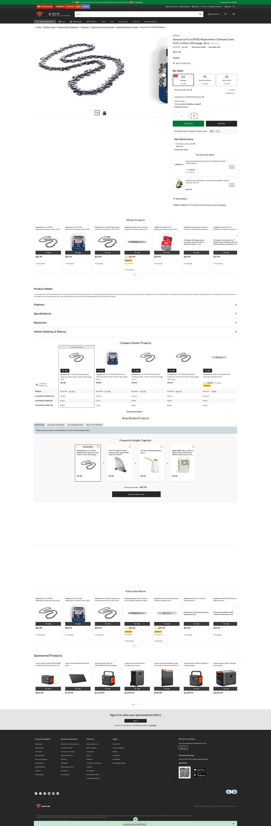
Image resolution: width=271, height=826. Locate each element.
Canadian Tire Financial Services (70, 744)
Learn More (183, 763)
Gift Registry (64, 763)
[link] (181, 47)
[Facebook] (36, 793)
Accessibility (116, 755)
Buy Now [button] (221, 123)
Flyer (63, 21)
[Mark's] (78, 6)
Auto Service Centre (66, 748)
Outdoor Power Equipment (68, 27)
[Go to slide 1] (97, 112)
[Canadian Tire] (60, 6)
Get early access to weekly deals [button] (134, 824)
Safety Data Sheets (40, 767)
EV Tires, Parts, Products (68, 751)
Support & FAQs (39, 748)
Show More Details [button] (134, 411)
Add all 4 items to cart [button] (136, 494)
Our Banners (90, 751)
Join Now (152, 725)
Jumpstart (89, 767)
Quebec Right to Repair (119, 763)
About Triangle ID (91, 748)
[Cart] (233, 14)
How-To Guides (65, 774)
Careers (89, 755)
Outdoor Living (49, 27)
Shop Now (139, 2)
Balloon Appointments (67, 767)
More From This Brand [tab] (94, 425)
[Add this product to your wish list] (194, 116)
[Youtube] (49, 793)
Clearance (93, 21)
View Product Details (199, 47)
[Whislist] (225, 14)
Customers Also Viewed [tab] (55, 425)
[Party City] (86, 6)
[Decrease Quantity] (175, 116)
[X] (40, 793)
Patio (103, 21)
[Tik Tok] (57, 793)
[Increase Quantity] (188, 116)
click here (222, 205)
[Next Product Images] (164, 75)
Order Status (215, 14)
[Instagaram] (44, 793)
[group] (135, 260)
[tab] (183, 80)
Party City (136, 21)
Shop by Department (47, 21)
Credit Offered (173, 6)
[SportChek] (70, 6)
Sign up (183, 748)
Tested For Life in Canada (94, 763)
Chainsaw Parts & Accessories (103, 27)
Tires (112, 21)
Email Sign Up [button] (186, 6)
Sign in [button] (229, 6)
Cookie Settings (39, 774)
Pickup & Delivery (40, 755)
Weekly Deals (77, 21)
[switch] (38, 384)
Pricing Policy (116, 759)
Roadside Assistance (67, 755)
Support (196, 6)
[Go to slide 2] (104, 112)
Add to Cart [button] (188, 123)
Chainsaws (84, 27)
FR (234, 6)
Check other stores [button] (181, 107)
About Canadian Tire (92, 744)
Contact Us (38, 771)
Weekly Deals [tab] (39, 425)
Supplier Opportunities (93, 778)
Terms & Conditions (118, 748)
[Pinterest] (53, 793)
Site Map (115, 751)
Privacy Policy (116, 744)
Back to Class (123, 21)
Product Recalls (39, 763)
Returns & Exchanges (41, 759)
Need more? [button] (230, 93)
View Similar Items (214, 47)
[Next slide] (237, 235)
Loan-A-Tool (64, 771)
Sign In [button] (135, 721)
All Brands (90, 759)
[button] (200, 14)
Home (38, 27)
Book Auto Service (150, 21)
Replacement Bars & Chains (127, 27)
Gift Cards (64, 759)
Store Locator (39, 744)
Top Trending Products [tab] (75, 425)
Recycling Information (93, 774)
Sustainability (90, 771)
